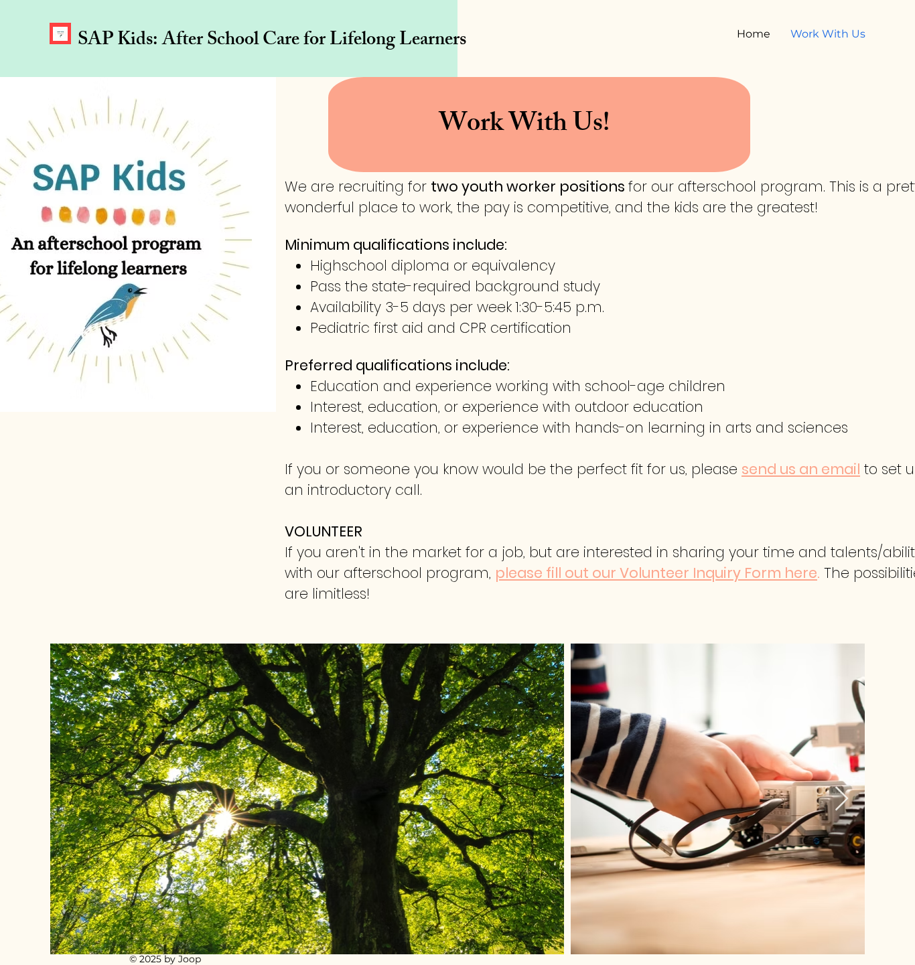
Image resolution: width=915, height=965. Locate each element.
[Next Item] (841, 799)
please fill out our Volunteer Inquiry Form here (656, 573)
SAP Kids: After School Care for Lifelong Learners (272, 41)
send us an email (801, 469)
